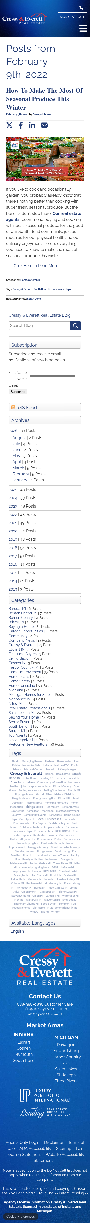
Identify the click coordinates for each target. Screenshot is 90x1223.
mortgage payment (67, 811)
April (17, 461)
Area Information (23, 782)
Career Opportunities (26, 631)
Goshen (24, 1048)
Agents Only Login (23, 1142)
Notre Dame (30, 778)
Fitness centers (43, 831)
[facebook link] (21, 125)
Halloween (52, 859)
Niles (66, 1063)
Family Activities (32, 859)
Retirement (53, 807)
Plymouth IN (24, 887)
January (20, 480)
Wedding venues (25, 851)
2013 (13, 589)
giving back (43, 867)
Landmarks (43, 855)
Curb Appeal (27, 819)
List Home (39, 907)
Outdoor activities (31, 827)
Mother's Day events (22, 839)
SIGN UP (66, 17)
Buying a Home (21, 627)
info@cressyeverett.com (45, 1008)
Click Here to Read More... (37, 265)
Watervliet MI (70, 895)
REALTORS (50, 871)
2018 (13, 547)
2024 (13, 497)
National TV (61, 765)
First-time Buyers (23, 654)
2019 (13, 539)
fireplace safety (53, 827)
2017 (13, 556)
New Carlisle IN (58, 887)
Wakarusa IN (34, 899)
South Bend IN (20, 726)
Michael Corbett (34, 769)
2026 (13, 430)
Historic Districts (64, 794)
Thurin (16, 761)
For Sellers (55, 815)
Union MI (37, 895)
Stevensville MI (21, 895)
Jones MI (49, 879)
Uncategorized (21, 740)
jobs (23, 786)
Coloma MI (17, 883)
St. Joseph (66, 1075)
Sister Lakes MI (68, 891)
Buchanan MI (34, 883)
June (17, 449)
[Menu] (84, 28)
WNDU (34, 911)
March (18, 468)
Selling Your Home (24, 717)
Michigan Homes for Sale (29, 695)
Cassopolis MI (48, 891)
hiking (45, 911)
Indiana (47, 765)
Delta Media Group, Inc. (35, 1193)
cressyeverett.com (45, 1013)
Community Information (51, 782)
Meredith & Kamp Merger (61, 769)
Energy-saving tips (44, 798)
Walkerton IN (52, 899)
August (19, 437)
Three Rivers (66, 1081)
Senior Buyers (20, 722)
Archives (21, 420)
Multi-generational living (63, 907)
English (17, 931)
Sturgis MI (17, 731)
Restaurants (44, 839)
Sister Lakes (66, 1069)
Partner (49, 761)
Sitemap (64, 1148)
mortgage (48, 811)
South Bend (34, 298)
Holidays (16, 815)
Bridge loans (44, 851)
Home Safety (19, 681)
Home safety (34, 802)
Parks (57, 839)
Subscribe (18, 392)
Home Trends (60, 855)
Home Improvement (25, 672)
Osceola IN (35, 879)
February (21, 474)
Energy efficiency (38, 847)
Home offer (70, 819)
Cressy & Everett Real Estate (45, 966)
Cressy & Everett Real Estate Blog (40, 315)
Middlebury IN (53, 883)
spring (74, 887)
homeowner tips (22, 831)
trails (16, 891)
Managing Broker (32, 761)
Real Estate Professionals (29, 708)
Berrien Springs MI (68, 879)
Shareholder (64, 761)
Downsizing (17, 811)
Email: (14, 385)
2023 (13, 506)
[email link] (44, 125)
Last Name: (18, 379)
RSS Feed (26, 407)
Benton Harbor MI (23, 613)
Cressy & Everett (22, 645)
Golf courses (67, 835)
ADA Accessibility (36, 1148)
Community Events (35, 815)
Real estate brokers (45, 835)
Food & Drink (48, 903)
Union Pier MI (30, 891)
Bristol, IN (16, 622)
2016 (13, 564)
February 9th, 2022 (17, 114)
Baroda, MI (17, 609)
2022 (13, 514)
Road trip (28, 855)
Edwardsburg (66, 1050)
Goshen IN (17, 663)
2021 (13, 522)
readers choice (21, 907)
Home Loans (19, 676)
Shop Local (69, 899)
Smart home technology (65, 847)
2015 (13, 572)
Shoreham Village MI (26, 903)
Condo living (62, 851)
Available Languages (34, 923)
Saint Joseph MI (21, 713)
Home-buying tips (28, 843)
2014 (13, 580)
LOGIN (81, 17)
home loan (33, 811)
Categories (23, 600)
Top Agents (18, 735)
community (26, 867)
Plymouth (24, 1054)
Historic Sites (44, 794)
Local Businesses (49, 819)
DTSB (55, 867)
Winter (55, 911)
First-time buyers (59, 823)
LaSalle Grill (68, 867)
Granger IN (67, 859)
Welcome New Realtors (28, 744)
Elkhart (24, 1042)
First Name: (18, 373)
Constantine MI (68, 871)
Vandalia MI (53, 895)
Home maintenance (56, 802)
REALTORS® (63, 831)
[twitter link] (9, 125)
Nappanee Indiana (40, 786)
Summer (64, 903)
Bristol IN (56, 875)
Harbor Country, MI (24, 667)
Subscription (25, 345)
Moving (19, 899)
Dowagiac (66, 1044)
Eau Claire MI (40, 875)
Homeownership (22, 686)
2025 (13, 489)
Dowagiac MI (22, 875)
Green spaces (72, 839)
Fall (74, 903)
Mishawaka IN (18, 863)
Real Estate (63, 774)
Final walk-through (52, 843)
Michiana (16, 690)
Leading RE (46, 778)
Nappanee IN (19, 699)
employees (19, 871)
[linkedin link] (32, 125)
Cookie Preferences (20, 1216)
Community (18, 636)
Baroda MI (40, 887)
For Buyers (39, 823)
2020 (13, 531)
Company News (22, 640)
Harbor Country (66, 1057)
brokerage (34, 871)
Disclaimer (54, 1142)
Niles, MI (15, 704)
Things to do (34, 807)
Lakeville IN (18, 879)
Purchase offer (22, 823)
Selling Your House (30, 790)
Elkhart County (62, 786)
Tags (16, 753)
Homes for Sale (31, 765)
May (17, 455)
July (16, 443)
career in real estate (68, 778)
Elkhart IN (17, 649)
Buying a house (24, 794)
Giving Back (18, 658)
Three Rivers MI (62, 863)
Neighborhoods (21, 798)
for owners (72, 827)
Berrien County (21, 618)
